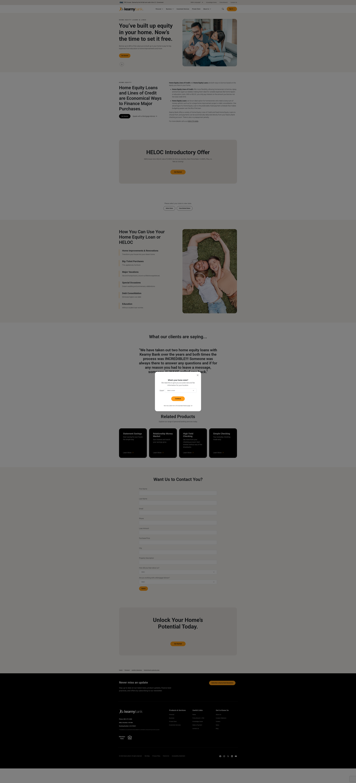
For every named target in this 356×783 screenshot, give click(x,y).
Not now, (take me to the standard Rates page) (177, 405)
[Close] (197, 375)
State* (162, 391)
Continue (178, 399)
